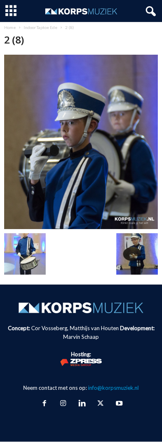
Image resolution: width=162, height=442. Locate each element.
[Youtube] (118, 404)
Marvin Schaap (81, 336)
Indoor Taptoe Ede (40, 27)
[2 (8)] (81, 142)
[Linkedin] (81, 404)
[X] (100, 404)
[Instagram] (63, 404)
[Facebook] (44, 404)
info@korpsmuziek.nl (113, 387)
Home (10, 27)
